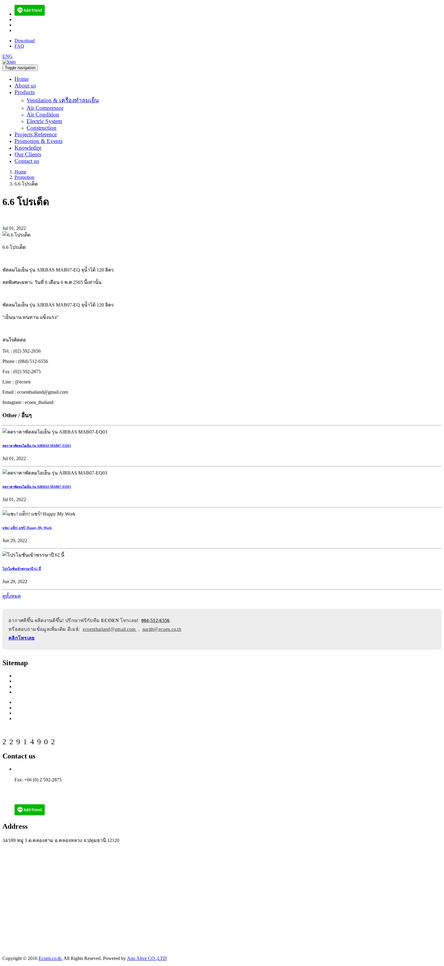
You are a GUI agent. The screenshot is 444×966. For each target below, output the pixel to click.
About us (25, 85)
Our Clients (27, 154)
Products (24, 92)
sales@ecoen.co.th (32, 24)
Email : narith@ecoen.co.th (40, 790)
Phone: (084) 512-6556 (36, 774)
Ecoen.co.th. (51, 958)
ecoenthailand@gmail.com (110, 629)
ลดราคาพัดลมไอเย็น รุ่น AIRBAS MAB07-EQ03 (36, 445)
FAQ (19, 46)
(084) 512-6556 (29, 19)
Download (24, 40)
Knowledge (27, 148)
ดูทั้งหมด (11, 596)
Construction (41, 128)
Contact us (26, 161)
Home (21, 79)
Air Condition (43, 114)
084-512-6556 (155, 620)
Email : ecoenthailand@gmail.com (47, 785)
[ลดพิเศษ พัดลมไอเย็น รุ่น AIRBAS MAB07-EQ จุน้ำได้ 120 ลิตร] (29, 14)
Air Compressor (45, 108)
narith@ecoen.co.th (33, 30)
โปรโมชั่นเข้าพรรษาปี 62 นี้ (21, 568)
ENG (7, 56)
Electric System (44, 121)
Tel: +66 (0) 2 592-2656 (37, 768)
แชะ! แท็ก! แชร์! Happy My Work (27, 527)
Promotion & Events (38, 141)
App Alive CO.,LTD (147, 958)
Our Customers (28, 691)
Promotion (24, 177)
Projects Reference (35, 134)
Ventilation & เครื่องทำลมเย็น (63, 100)
